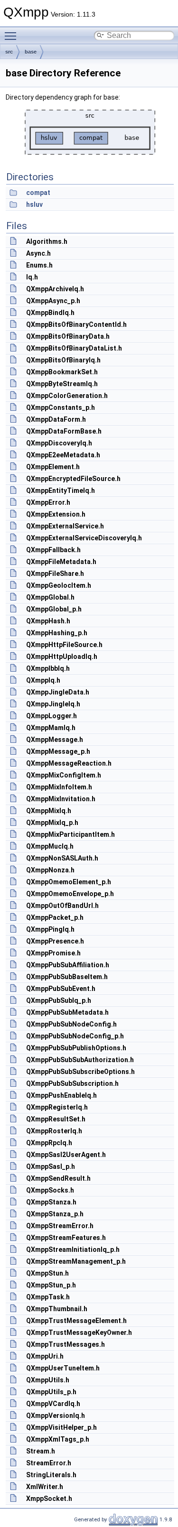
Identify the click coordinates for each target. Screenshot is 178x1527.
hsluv (34, 204)
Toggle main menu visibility (12, 35)
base (31, 52)
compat (38, 192)
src (9, 52)
